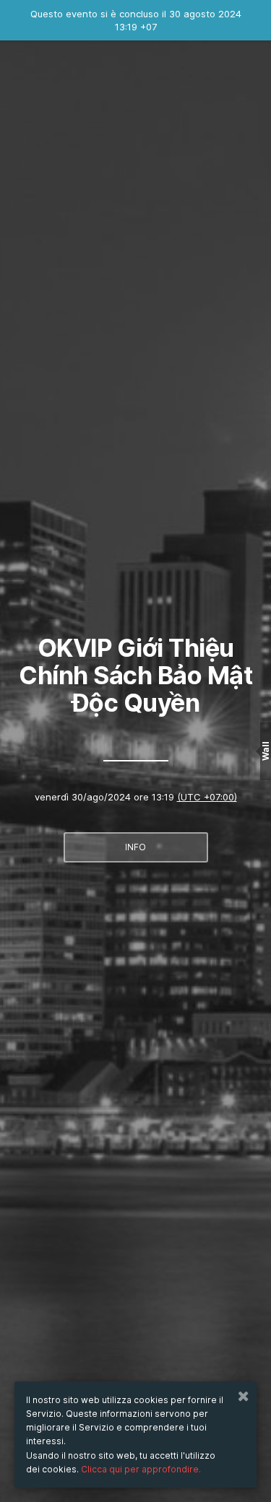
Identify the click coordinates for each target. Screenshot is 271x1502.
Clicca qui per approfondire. (141, 1469)
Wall (265, 751)
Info (135, 847)
